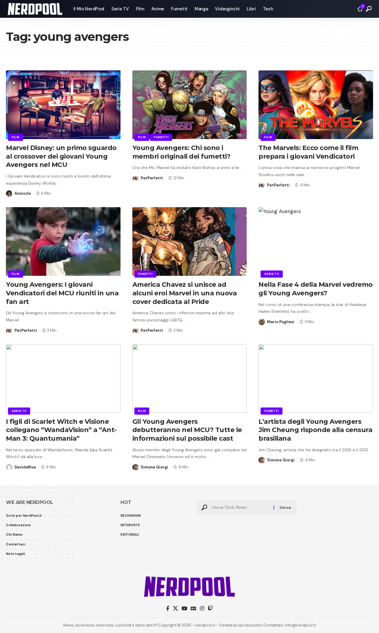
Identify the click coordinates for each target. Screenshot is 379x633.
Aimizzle (23, 193)
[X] (175, 608)
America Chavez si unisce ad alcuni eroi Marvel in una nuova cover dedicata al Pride (184, 293)
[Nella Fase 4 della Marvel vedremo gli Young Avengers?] (315, 241)
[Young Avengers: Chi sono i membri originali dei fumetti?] (189, 104)
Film (16, 137)
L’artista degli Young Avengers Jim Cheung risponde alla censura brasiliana (315, 430)
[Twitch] (210, 608)
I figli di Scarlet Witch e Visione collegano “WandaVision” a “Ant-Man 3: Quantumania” (61, 430)
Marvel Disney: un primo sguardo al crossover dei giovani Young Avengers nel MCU (61, 156)
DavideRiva (25, 467)
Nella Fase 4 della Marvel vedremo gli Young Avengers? (315, 289)
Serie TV (271, 274)
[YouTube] (184, 608)
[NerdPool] (35, 9)
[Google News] (193, 608)
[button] (369, 9)
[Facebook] (168, 608)
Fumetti (161, 137)
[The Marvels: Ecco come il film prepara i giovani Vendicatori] (315, 104)
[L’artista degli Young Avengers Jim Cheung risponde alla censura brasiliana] (315, 378)
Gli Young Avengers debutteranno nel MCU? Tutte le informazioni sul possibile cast (187, 430)
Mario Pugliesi (280, 321)
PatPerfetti (152, 178)
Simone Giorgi (154, 467)
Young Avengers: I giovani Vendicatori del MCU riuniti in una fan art (62, 293)
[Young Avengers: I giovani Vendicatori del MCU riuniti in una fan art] (63, 241)
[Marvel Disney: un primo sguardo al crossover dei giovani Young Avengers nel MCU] (63, 104)
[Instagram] (202, 608)
